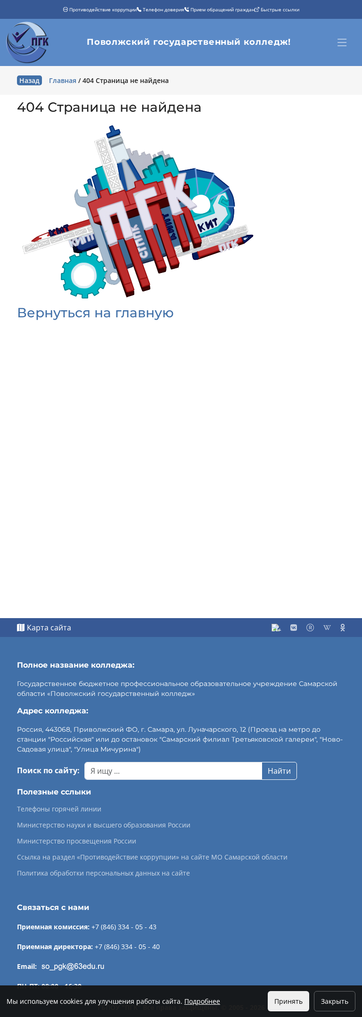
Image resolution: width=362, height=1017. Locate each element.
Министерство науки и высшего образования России (103, 825)
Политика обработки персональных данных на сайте (103, 873)
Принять (288, 1001)
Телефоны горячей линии (59, 809)
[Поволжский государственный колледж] (29, 42)
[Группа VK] (293, 627)
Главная (62, 80)
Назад (29, 80)
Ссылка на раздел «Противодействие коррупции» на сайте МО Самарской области (152, 857)
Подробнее (202, 1001)
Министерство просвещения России (76, 841)
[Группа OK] (342, 627)
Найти (279, 771)
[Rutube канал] (310, 627)
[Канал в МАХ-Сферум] (276, 627)
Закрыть (334, 1001)
